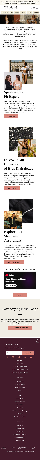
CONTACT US (11, 116)
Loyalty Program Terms (22, 448)
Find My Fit (20, 398)
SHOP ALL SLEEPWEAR (14, 262)
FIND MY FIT (20, 295)
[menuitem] (5, 12)
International (20, 404)
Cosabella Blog (20, 428)
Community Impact (20, 437)
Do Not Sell (33, 448)
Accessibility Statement (20, 434)
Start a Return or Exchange (20, 411)
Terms (13, 447)
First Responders (20, 387)
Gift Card (20, 414)
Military (20, 390)
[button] (37, 340)
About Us (20, 425)
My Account (20, 381)
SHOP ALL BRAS (12, 188)
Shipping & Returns (20, 401)
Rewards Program (20, 384)
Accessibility (20, 431)
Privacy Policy (4, 448)
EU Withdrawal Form (20, 417)
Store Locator (20, 440)
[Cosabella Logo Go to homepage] (10, 7)
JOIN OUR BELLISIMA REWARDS (20, 328)
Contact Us (20, 408)
